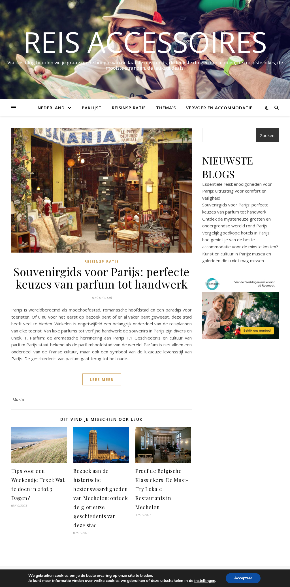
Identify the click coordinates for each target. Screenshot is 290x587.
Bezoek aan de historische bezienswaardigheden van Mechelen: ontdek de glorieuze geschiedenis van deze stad (100, 498)
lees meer (102, 379)
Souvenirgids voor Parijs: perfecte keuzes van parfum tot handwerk (101, 277)
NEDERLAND (51, 107)
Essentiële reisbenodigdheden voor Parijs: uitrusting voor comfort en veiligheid (237, 191)
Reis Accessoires (145, 41)
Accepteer (243, 578)
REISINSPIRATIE (129, 107)
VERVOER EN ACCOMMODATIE (219, 107)
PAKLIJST (92, 107)
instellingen (204, 580)
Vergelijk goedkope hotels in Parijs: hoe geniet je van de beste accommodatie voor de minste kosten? (240, 239)
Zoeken (267, 135)
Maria (18, 399)
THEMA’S (166, 107)
